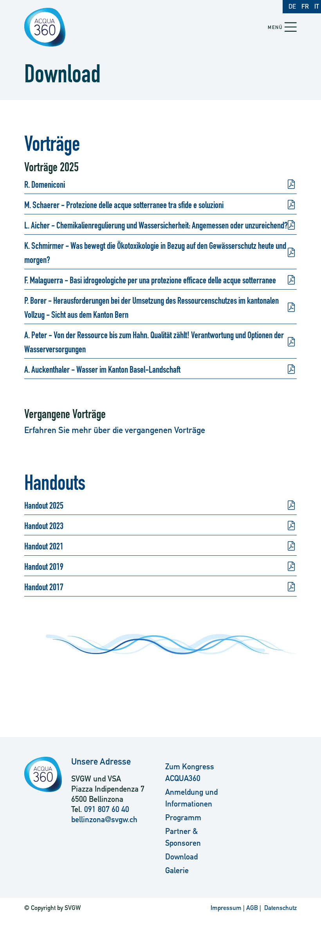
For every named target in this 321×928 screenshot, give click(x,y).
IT (316, 6)
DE (292, 6)
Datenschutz (280, 908)
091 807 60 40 (106, 809)
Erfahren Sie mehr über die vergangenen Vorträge (114, 430)
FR (305, 6)
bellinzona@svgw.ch (104, 819)
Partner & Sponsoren (183, 837)
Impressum (226, 908)
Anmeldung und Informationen (191, 797)
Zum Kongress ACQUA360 (189, 772)
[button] (291, 27)
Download (181, 856)
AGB (252, 908)
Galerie (177, 870)
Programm (183, 817)
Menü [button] (275, 27)
